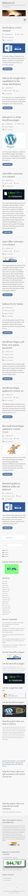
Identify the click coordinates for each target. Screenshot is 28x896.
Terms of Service (8, 878)
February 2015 (6, 606)
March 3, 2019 (8, 183)
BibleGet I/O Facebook (8, 887)
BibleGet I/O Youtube (17, 887)
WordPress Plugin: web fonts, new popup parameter (13, 345)
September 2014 (6, 612)
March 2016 (5, 595)
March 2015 (5, 604)
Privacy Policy (7, 880)
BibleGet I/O (8, 3)
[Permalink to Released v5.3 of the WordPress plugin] (14, 140)
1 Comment (8, 93)
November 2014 (6, 608)
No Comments (9, 40)
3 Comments (8, 499)
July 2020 (4, 581)
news (17, 91)
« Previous (8, 538)
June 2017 (5, 593)
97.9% (11, 569)
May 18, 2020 (8, 91)
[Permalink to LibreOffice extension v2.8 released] (14, 194)
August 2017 (5, 591)
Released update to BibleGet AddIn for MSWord (11, 486)
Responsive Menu (25, 20)
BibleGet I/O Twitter (11, 887)
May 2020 (4, 583)
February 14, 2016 (9, 496)
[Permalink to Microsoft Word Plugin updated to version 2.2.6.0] (14, 449)
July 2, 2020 (20, 34)
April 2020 (5, 585)
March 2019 (5, 587)
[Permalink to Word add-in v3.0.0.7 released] (14, 48)
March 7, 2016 (8, 438)
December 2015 (6, 600)
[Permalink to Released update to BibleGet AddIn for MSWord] (14, 507)
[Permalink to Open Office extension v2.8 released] (14, 259)
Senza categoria (9, 37)
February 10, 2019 (9, 310)
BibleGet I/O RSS (19, 887)
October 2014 (5, 610)
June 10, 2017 (8, 397)
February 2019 (6, 589)
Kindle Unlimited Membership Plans (11, 812)
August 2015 (5, 602)
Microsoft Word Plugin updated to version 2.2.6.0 (13, 429)
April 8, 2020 (20, 124)
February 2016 (6, 598)
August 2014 (5, 614)
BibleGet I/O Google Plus (14, 887)
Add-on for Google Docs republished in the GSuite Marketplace (13, 81)
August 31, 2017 (9, 354)
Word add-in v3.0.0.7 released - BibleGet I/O (14, 645)
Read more (7, 69)
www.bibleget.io (15, 891)
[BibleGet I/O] (14, 12)
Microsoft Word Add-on (10, 647)
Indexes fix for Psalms (12, 304)
